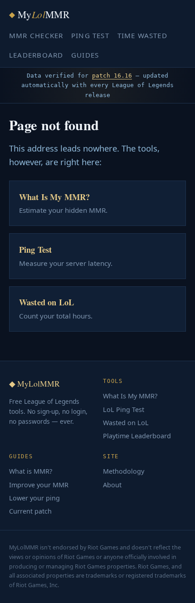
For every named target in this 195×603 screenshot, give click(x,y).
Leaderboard (36, 54)
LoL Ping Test (123, 409)
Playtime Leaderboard (137, 435)
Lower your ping (34, 498)
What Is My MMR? (130, 396)
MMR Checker (36, 35)
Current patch (30, 511)
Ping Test (90, 35)
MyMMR (39, 14)
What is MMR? (30, 471)
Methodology (123, 471)
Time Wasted (142, 35)
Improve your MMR (38, 484)
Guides (85, 54)
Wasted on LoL (126, 422)
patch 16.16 (112, 75)
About (112, 484)
